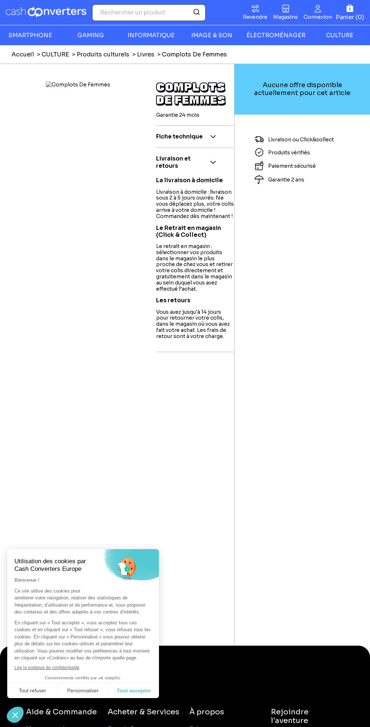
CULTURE (55, 54)
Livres (145, 54)
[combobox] (149, 12)
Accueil (23, 54)
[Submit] (197, 13)
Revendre (255, 17)
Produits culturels (103, 54)
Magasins (285, 17)
